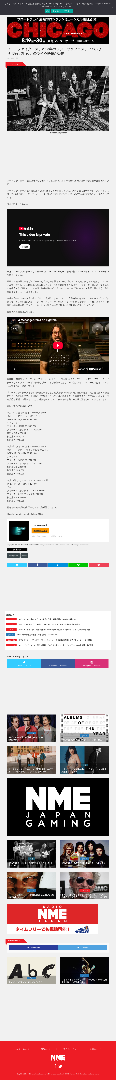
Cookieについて (95, 1049)
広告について (46, 1049)
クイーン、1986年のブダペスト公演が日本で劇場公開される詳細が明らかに (48, 619)
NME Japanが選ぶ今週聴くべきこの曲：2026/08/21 (37, 634)
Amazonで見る (40, 530)
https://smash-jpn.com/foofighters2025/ (25, 513)
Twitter (83, 947)
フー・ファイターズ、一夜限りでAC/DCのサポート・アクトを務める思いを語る (49, 624)
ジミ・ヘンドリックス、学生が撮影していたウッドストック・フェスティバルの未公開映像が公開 (56, 645)
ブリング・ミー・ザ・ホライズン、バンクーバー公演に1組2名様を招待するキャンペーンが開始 (55, 640)
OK (47, 11)
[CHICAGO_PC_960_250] (58, 30)
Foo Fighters (13, 555)
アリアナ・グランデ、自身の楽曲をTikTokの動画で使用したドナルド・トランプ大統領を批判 (54, 629)
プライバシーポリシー (70, 1049)
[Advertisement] (58, 157)
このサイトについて (22, 1049)
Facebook (34, 947)
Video (24, 555)
